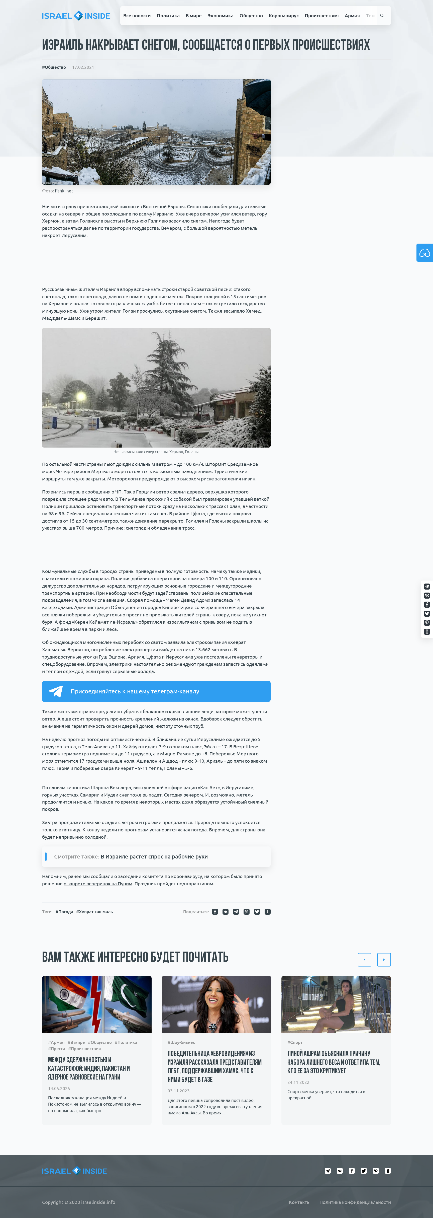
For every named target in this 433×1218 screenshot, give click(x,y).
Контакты (299, 1202)
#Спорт (294, 1042)
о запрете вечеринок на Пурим (98, 883)
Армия (352, 15)
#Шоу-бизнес (181, 1042)
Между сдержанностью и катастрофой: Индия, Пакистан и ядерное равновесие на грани (89, 1069)
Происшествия (322, 15)
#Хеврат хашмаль (94, 911)
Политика (168, 15)
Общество (251, 15)
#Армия (56, 1042)
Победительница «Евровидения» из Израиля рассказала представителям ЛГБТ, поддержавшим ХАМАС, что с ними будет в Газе (215, 1067)
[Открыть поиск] (382, 16)
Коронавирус (284, 15)
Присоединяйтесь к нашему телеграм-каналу (135, 691)
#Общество (54, 67)
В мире (194, 15)
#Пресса (56, 1048)
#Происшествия (84, 1048)
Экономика (221, 15)
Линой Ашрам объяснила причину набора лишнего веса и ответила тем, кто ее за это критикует (333, 1062)
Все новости (137, 15)
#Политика (126, 1042)
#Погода (64, 911)
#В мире (76, 1042)
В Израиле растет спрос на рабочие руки (154, 856)
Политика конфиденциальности (355, 1202)
